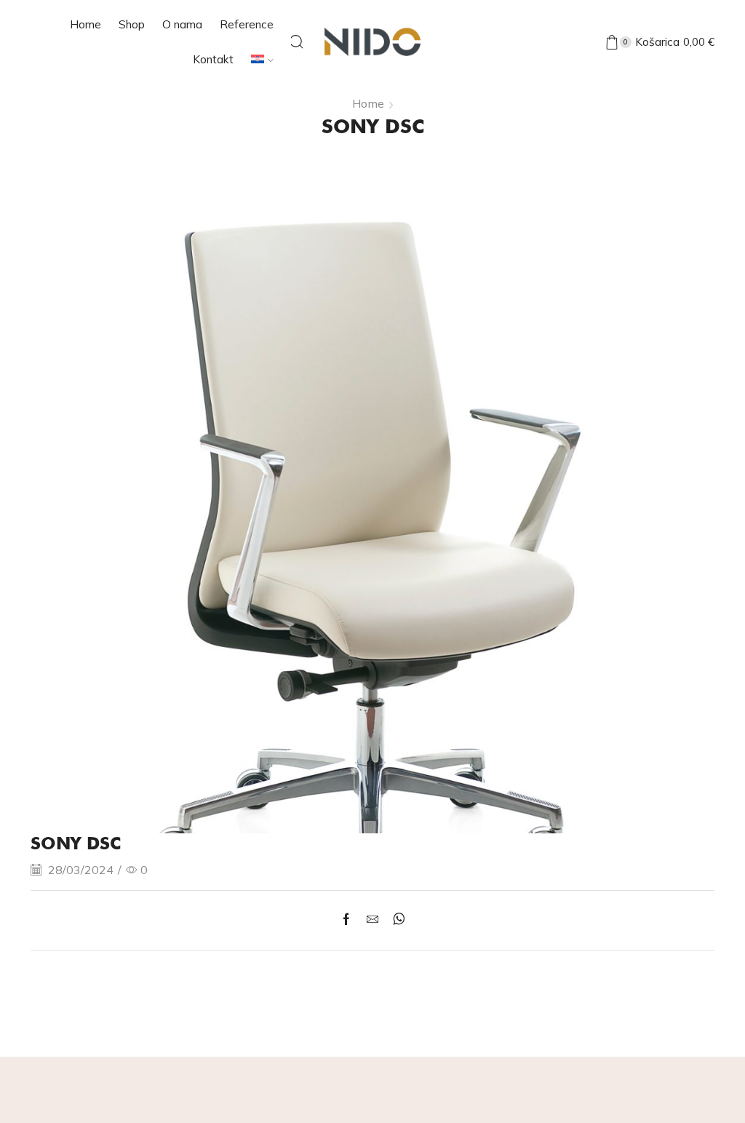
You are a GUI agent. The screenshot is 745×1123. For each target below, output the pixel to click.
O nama (182, 24)
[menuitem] (262, 59)
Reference (247, 24)
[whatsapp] (395, 919)
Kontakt (213, 59)
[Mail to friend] (372, 919)
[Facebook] (349, 919)
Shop (132, 24)
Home (85, 24)
